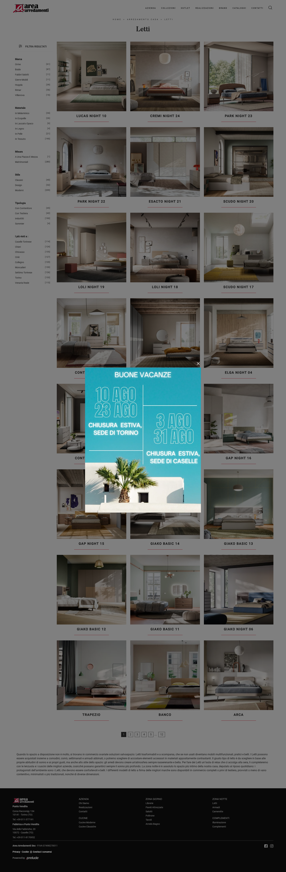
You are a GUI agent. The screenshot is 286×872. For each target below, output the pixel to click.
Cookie (25, 851)
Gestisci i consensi (42, 851)
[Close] (198, 364)
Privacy (16, 851)
